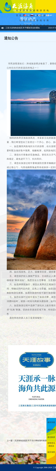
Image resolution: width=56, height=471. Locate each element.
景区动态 (20, 18)
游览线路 (41, 18)
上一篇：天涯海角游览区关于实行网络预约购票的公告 (29, 441)
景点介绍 (27, 18)
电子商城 (48, 18)
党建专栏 (44, 18)
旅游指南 (31, 18)
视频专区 (37, 18)
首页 (17, 13)
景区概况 (24, 18)
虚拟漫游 (34, 18)
